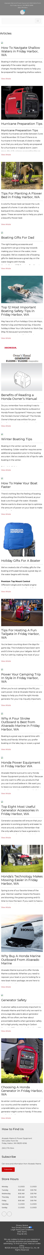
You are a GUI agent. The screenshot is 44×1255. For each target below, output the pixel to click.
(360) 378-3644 (8, 1148)
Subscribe (8, 1169)
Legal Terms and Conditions (22, 1230)
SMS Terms (22, 1232)
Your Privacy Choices (20, 1227)
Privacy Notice (22, 1225)
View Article (6, 79)
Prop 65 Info (22, 1234)
